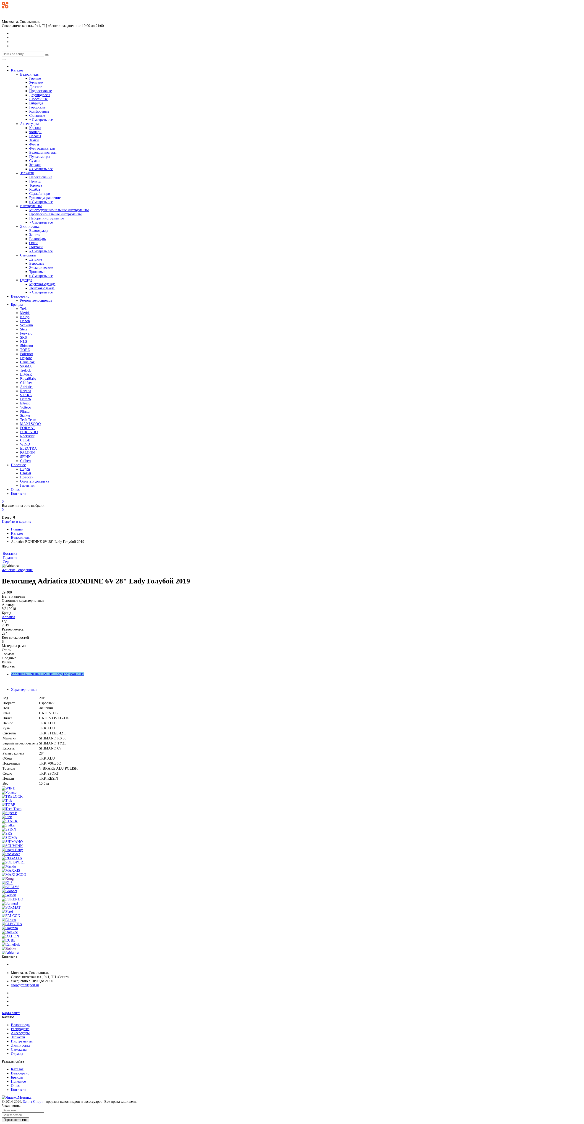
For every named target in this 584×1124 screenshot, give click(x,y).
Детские (35, 87)
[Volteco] (9, 792)
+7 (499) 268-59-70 (16, 11)
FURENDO (29, 432)
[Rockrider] (11, 854)
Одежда (26, 280)
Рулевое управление (45, 198)
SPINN (25, 457)
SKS (23, 337)
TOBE (25, 350)
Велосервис (20, 296)
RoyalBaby (28, 378)
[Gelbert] (9, 895)
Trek (23, 309)
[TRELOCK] (12, 796)
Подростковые (40, 91)
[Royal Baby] (12, 850)
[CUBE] (9, 940)
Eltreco (25, 403)
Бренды (17, 304)
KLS (23, 341)
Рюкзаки (36, 247)
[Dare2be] (10, 932)
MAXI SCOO (30, 424)
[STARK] (10, 821)
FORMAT (27, 428)
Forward (26, 333)
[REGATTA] (12, 858)
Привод (35, 181)
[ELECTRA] (12, 924)
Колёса (34, 189)
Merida (25, 313)
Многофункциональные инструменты (59, 210)
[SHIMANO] (12, 842)
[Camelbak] (11, 944)
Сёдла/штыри (39, 193)
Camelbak (27, 362)
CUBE (25, 440)
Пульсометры (39, 156)
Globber (26, 383)
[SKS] (7, 833)
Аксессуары (29, 124)
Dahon (25, 321)
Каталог (17, 70)
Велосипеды (29, 74)
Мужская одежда (42, 284)
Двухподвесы (39, 95)
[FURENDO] (12, 899)
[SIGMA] (9, 837)
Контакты (18, 494)
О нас (15, 489)
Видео (25, 469)
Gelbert (25, 461)
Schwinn (26, 325)
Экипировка (29, 226)
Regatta (25, 391)
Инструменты (31, 206)
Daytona (26, 358)
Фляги (34, 144)
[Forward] (10, 903)
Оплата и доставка (34, 481)
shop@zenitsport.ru (25, 985)
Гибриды (36, 103)
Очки (33, 243)
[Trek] (7, 800)
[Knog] (8, 879)
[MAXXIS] (11, 870)
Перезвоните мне (15, 1119)
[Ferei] (7, 911)
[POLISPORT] (13, 862)
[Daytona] (10, 928)
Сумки (34, 161)
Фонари (35, 132)
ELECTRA (28, 448)
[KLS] (7, 883)
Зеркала (35, 165)
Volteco (25, 407)
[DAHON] (10, 936)
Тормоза (35, 185)
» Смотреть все (41, 119)
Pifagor (25, 411)
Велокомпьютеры (43, 152)
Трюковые (37, 272)
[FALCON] (11, 916)
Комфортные (39, 111)
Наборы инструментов (47, 218)
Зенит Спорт (33, 1101)
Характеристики (24, 689)
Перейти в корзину (16, 521)
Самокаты (28, 255)
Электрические (41, 267)
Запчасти (27, 173)
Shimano (26, 346)
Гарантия (27, 485)
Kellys (24, 317)
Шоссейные (38, 99)
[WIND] (9, 788)
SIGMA (26, 366)
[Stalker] (9, 825)
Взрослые (36, 263)
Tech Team (28, 420)
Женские (36, 82)
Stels (23, 329)
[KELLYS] (10, 887)
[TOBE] (8, 805)
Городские (37, 107)
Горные (35, 78)
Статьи (25, 473)
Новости (27, 477)
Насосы (35, 136)
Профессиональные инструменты (55, 214)
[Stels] (7, 817)
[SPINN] (9, 829)
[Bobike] (9, 948)
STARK (26, 395)
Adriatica (26, 387)
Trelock (25, 370)
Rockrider (27, 436)
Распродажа (20, 1029)
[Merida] (9, 866)
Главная (17, 529)
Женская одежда (42, 288)
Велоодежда (38, 230)
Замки (34, 140)
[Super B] (9, 813)
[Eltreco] (9, 920)
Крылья (35, 128)
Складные (37, 115)
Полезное (18, 465)
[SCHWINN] (12, 846)
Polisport (26, 354)
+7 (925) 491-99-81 (16, 16)
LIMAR (26, 374)
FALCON (27, 452)
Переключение (40, 177)
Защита (35, 235)
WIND (25, 444)
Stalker (25, 415)
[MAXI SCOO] (14, 874)
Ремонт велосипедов (36, 300)
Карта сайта (11, 1013)
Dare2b (25, 399)
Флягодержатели (42, 148)
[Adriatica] (10, 953)
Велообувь (37, 239)
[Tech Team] (11, 809)
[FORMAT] (11, 907)
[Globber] (9, 891)
